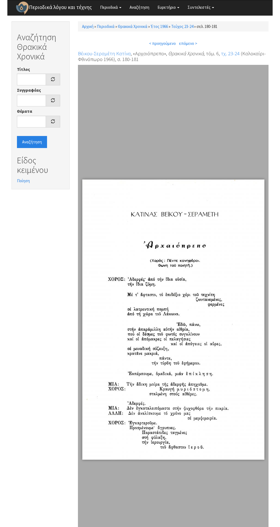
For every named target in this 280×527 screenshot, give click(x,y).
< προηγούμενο (162, 43)
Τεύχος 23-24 (182, 26)
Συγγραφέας (29, 90)
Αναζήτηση (139, 7)
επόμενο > (188, 43)
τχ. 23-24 (230, 53)
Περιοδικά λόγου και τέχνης (60, 7)
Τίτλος (23, 69)
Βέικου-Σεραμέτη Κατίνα (104, 53)
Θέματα (24, 111)
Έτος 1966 (159, 26)
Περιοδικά (109, 7)
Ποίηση (23, 180)
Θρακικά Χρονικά (132, 26)
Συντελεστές (199, 7)
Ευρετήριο (167, 7)
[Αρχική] (22, 8)
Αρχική (88, 26)
